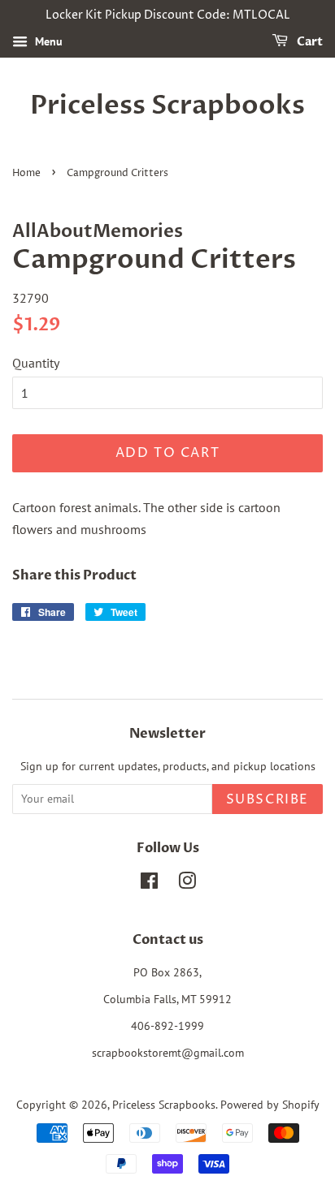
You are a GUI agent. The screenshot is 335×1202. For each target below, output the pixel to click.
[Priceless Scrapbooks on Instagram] (187, 884)
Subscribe (267, 799)
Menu (47, 41)
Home (26, 173)
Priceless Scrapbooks (167, 105)
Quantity (35, 363)
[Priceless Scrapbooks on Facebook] (149, 884)
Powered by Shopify (270, 1104)
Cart (308, 42)
